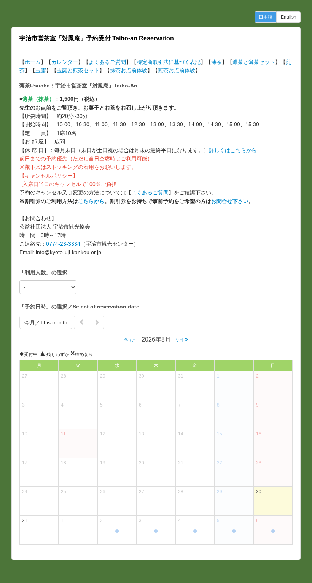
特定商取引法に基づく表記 (169, 62)
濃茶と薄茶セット (253, 62)
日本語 (265, 17)
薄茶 (216, 62)
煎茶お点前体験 (176, 70)
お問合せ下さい (229, 201)
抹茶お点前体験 (128, 70)
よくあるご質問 (107, 62)
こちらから (91, 201)
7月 (132, 340)
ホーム (33, 62)
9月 (180, 340)
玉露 (40, 70)
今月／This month (45, 322)
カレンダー (64, 62)
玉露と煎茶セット (78, 70)
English (288, 17)
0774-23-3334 (63, 244)
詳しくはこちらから (233, 150)
